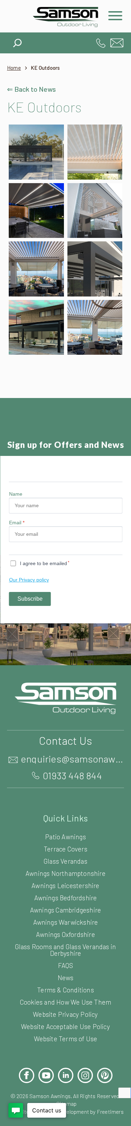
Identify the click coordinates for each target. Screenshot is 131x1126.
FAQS (65, 965)
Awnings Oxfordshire (65, 934)
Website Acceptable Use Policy (65, 1026)
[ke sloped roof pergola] (36, 210)
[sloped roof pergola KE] (36, 327)
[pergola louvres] (95, 152)
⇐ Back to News (31, 89)
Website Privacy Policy (65, 1014)
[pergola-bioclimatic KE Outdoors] (95, 327)
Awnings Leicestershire (65, 885)
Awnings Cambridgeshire (65, 910)
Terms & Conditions (65, 990)
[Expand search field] (17, 41)
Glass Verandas (65, 861)
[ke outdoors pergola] (95, 268)
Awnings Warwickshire (65, 922)
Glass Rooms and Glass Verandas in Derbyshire (65, 950)
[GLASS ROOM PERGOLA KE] (36, 152)
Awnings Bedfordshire (65, 898)
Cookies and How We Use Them (65, 1002)
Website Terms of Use (65, 1039)
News (65, 978)
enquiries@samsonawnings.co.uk (117, 43)
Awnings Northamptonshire (65, 873)
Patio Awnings (65, 837)
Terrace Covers (65, 849)
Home (14, 68)
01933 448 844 (100, 43)
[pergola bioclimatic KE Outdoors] (36, 268)
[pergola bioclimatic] (95, 210)
